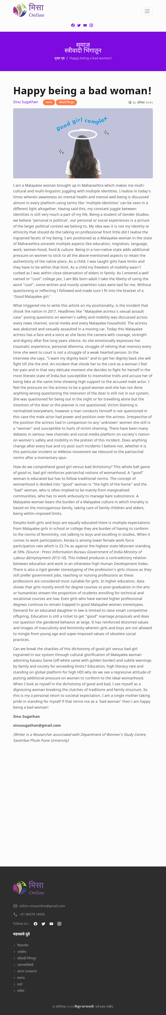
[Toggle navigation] (147, 11)
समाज (49, 102)
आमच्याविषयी (25, 965)
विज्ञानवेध (22, 945)
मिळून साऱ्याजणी (84, 1006)
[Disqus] (83, 802)
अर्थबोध (21, 952)
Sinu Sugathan (25, 102)
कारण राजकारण (27, 971)
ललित (20, 991)
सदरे (19, 984)
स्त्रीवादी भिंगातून (66, 102)
